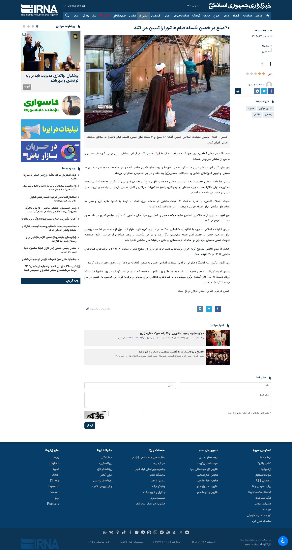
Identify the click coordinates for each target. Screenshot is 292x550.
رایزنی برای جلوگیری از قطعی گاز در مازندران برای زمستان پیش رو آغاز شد (50, 239)
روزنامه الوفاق (104, 469)
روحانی (268, 115)
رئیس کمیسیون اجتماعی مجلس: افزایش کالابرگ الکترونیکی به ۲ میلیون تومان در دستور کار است (50, 210)
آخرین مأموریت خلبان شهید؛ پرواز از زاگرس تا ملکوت (48, 219)
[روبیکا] (174, 533)
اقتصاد (236, 16)
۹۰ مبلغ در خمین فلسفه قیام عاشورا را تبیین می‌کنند (182, 28)
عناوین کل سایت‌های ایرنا (204, 469)
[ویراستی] (136, 533)
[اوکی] (117, 533)
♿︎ (283, 540)
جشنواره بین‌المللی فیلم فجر (150, 469)
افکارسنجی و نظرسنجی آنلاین (148, 457)
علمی (166, 16)
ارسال (90, 425)
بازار (94, 16)
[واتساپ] (105, 533)
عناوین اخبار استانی (207, 475)
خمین (251, 109)
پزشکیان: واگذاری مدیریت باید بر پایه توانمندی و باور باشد (51, 78)
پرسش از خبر (158, 480)
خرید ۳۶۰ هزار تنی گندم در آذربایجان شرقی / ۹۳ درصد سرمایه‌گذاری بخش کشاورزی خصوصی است (50, 268)
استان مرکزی (265, 109)
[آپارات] (168, 533)
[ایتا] (149, 533)
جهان (216, 16)
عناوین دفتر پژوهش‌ (207, 486)
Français (53, 504)
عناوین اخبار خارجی (207, 480)
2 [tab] (33, 26)
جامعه (206, 16)
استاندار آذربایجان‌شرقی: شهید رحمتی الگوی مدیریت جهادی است (53, 199)
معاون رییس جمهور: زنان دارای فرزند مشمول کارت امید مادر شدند (50, 250)
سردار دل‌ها (159, 463)
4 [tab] (24, 26)
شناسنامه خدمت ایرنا (259, 492)
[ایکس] (181, 533)
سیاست (247, 16)
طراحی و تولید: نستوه (254, 544)
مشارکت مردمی (262, 504)
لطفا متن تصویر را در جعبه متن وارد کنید (249, 413)
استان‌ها (143, 16)
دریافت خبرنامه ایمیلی (259, 515)
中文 (56, 457)
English (54, 463)
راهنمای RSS (263, 480)
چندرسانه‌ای (119, 16)
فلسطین (156, 16)
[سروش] (143, 533)
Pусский (54, 492)
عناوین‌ (258, 16)
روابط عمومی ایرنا (261, 486)
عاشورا (257, 115)
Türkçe (54, 480)
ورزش (225, 16)
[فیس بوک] (130, 533)
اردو (57, 498)
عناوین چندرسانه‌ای (207, 492)
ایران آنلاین (106, 475)
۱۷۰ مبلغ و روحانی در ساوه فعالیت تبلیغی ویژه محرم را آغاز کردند (171, 352)
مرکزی (264, 51)
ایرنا (239, 6)
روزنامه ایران (105, 463)
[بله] (161, 533)
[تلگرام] (187, 533)
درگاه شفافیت (263, 498)
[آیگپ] (155, 533)
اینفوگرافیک (158, 486)
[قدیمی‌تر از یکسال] (218, 338)
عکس (132, 16)
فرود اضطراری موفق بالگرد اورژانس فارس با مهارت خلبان (49, 177)
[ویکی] (111, 533)
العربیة (55, 469)
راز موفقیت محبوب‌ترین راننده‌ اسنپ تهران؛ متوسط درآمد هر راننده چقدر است (49, 188)
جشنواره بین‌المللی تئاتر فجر (150, 504)
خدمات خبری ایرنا (261, 521)
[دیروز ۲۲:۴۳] (50, 51)
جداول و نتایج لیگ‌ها (153, 492)
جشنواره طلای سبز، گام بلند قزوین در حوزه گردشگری (48, 259)
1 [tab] (37, 26)
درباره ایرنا (265, 457)
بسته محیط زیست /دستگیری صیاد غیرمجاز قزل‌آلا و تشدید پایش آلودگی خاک (49, 228)
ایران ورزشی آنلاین (102, 486)
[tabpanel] (50, 61)
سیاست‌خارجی (181, 16)
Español (53, 486)
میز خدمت (265, 509)
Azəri (55, 475)
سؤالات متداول (263, 475)
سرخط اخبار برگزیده (207, 463)
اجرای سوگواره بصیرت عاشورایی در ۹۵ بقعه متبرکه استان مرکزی (172, 333)
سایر (76, 16)
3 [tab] (28, 26)
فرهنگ (196, 16)
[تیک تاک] (124, 533)
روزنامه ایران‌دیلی (102, 480)
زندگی (85, 16)
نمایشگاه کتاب (157, 475)
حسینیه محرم (157, 498)
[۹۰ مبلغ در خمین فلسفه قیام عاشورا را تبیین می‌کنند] (157, 83)
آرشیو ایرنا (265, 469)
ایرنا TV (103, 16)
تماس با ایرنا (264, 463)
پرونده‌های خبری (208, 457)
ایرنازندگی (106, 457)
